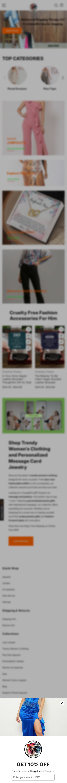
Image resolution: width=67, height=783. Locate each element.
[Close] (62, 703)
